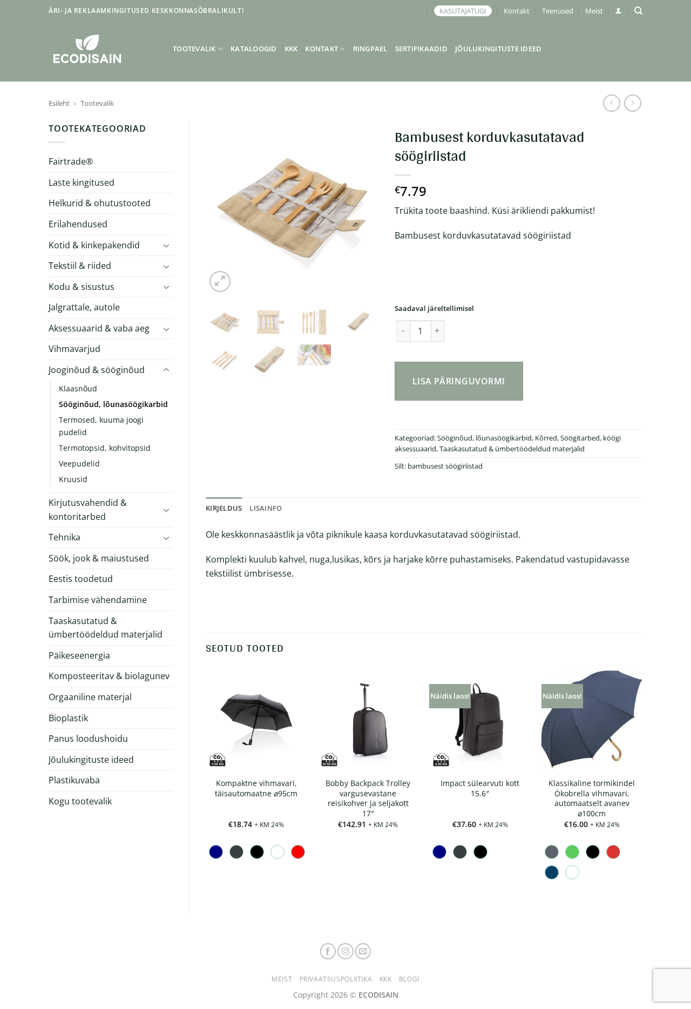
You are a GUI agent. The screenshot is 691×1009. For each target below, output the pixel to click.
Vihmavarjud (74, 349)
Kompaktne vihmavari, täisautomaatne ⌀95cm (256, 788)
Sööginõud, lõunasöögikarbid (113, 404)
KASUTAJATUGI (462, 10)
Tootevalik (194, 48)
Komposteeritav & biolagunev (109, 676)
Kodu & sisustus (81, 287)
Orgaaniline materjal (90, 697)
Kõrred (546, 438)
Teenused (557, 11)
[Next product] (611, 102)
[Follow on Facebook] (328, 951)
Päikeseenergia (79, 655)
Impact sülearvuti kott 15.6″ (480, 788)
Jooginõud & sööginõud (97, 370)
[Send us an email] (363, 951)
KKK (291, 48)
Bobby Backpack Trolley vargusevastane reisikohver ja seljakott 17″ (368, 798)
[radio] (216, 852)
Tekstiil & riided (80, 266)
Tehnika (64, 537)
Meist (594, 11)
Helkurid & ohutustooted (100, 203)
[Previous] (223, 208)
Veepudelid (79, 463)
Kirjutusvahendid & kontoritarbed (88, 510)
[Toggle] (166, 245)
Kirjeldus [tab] (224, 508)
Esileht (59, 103)
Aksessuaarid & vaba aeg (99, 328)
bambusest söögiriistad (445, 466)
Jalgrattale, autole (84, 307)
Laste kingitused (81, 182)
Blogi (409, 979)
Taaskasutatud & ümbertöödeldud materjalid (105, 628)
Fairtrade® (71, 161)
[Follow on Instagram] (345, 951)
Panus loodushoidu (88, 738)
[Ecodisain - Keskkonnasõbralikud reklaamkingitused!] (103, 49)
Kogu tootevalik (80, 801)
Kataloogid (254, 48)
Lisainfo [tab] (265, 508)
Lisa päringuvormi (458, 381)
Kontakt (517, 11)
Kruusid (73, 479)
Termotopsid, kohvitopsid (105, 448)
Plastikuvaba (74, 780)
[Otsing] (638, 10)
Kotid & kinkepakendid (94, 245)
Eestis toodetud (81, 579)
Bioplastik (68, 718)
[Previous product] (632, 102)
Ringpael (370, 48)
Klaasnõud (78, 388)
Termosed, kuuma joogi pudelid (101, 426)
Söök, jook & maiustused (99, 558)
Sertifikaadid (421, 48)
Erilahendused (78, 224)
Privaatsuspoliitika (336, 979)
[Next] (361, 208)
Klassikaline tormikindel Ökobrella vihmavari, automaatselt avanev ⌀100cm (591, 798)
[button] (618, 10)
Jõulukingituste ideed (498, 48)
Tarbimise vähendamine (98, 600)
